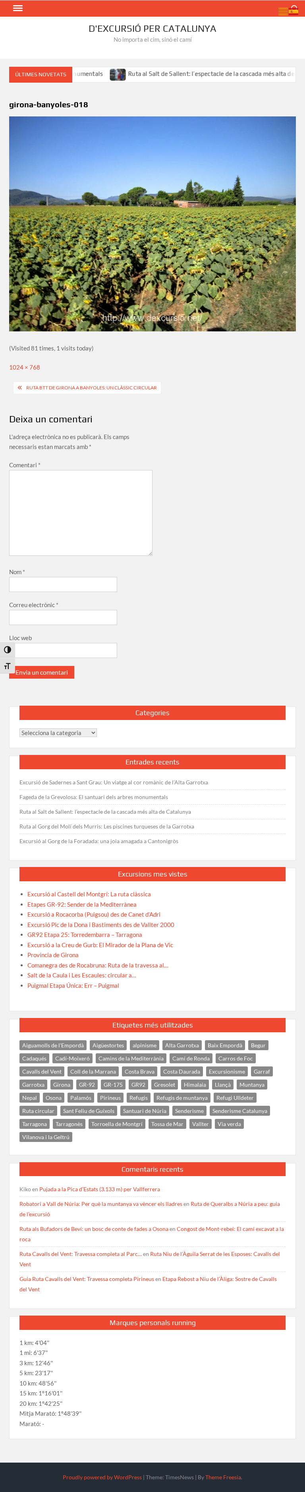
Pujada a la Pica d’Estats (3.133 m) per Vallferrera (99, 1189)
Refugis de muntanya (182, 1097)
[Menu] (17, 8)
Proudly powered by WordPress (102, 1477)
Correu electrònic (33, 604)
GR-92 (87, 1084)
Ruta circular (38, 1110)
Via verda (229, 1123)
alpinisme (144, 1045)
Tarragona (34, 1123)
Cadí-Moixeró (72, 1058)
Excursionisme (227, 1071)
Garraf (262, 1071)
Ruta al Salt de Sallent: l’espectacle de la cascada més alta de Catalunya (202, 73)
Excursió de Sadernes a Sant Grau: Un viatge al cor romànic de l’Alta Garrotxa (113, 782)
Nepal (29, 1097)
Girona (61, 1084)
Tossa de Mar (167, 1123)
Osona (54, 1097)
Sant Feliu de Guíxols (88, 1110)
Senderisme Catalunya (239, 1110)
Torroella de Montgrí (117, 1123)
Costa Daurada (181, 1071)
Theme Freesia (223, 1477)
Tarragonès (69, 1123)
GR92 (138, 1084)
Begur (258, 1045)
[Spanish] (294, 10)
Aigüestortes (108, 1045)
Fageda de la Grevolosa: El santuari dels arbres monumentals (93, 796)
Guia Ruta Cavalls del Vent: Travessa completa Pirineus (86, 1278)
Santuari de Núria (144, 1110)
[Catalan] (283, 10)
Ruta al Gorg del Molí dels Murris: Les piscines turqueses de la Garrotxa (106, 826)
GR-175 (113, 1084)
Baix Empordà (225, 1045)
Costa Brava (139, 1071)
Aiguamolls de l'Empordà (53, 1045)
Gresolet (164, 1084)
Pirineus (110, 1097)
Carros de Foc (235, 1058)
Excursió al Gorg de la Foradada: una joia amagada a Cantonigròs (98, 841)
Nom (17, 571)
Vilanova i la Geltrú (45, 1137)
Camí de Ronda (191, 1058)
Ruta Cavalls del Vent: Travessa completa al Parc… (80, 1253)
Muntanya (251, 1084)
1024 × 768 (24, 367)
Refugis (138, 1097)
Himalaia (195, 1084)
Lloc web (20, 637)
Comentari (25, 464)
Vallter (200, 1123)
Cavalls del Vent (42, 1071)
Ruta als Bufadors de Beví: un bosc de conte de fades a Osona (93, 1228)
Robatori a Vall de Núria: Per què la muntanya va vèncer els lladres (100, 1203)
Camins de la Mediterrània (131, 1058)
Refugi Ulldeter (235, 1097)
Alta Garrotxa (182, 1045)
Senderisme (189, 1110)
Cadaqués (34, 1058)
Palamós (80, 1097)
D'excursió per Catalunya (152, 28)
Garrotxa (33, 1084)
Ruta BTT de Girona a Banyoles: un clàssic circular (91, 388)
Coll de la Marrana (93, 1071)
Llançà (223, 1084)
